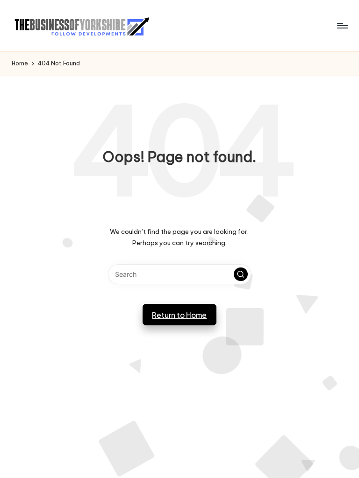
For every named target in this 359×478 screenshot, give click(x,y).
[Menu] (342, 25)
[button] (241, 274)
